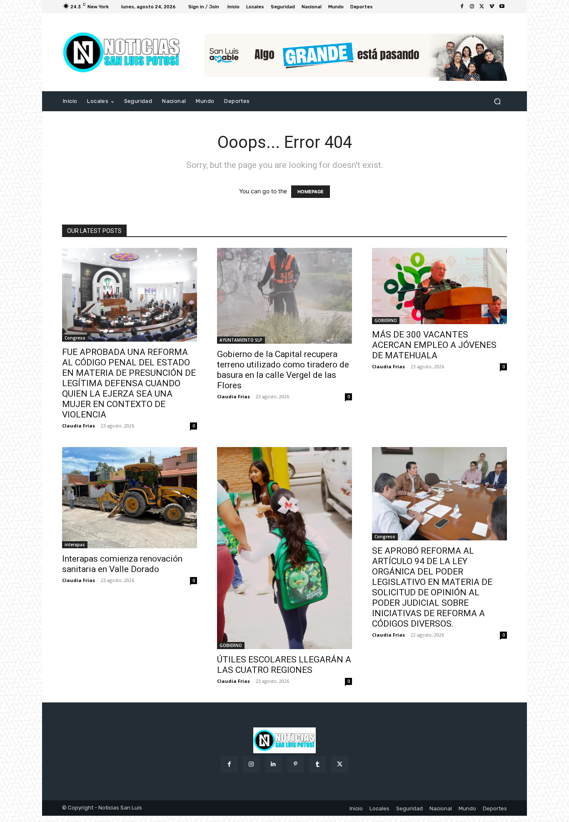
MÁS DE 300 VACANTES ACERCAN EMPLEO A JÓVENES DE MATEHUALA (434, 345)
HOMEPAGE (310, 192)
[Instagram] (472, 7)
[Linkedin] (273, 764)
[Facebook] (462, 7)
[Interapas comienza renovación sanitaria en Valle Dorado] (129, 497)
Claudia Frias (78, 425)
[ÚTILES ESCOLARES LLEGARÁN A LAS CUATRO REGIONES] (284, 548)
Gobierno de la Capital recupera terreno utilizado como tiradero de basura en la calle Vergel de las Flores (283, 369)
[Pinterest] (295, 764)
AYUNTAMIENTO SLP (241, 340)
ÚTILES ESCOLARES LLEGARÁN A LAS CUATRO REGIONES (284, 665)
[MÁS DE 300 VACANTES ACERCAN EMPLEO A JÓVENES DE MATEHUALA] (439, 286)
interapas (75, 544)
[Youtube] (502, 7)
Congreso (75, 338)
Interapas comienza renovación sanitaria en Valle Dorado (122, 564)
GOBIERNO (385, 320)
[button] (497, 101)
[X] (482, 7)
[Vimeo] (492, 7)
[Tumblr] (317, 764)
